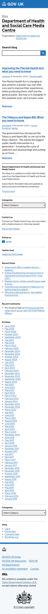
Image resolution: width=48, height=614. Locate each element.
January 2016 (11, 499)
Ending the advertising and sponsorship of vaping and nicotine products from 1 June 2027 (24, 276)
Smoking (6, 128)
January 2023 (11, 401)
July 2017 (9, 454)
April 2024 (10, 368)
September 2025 (13, 337)
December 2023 (12, 373)
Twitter (8, 241)
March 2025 (10, 345)
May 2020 (9, 426)
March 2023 (10, 395)
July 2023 (9, 384)
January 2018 (11, 446)
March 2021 (10, 418)
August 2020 (11, 421)
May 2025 (9, 343)
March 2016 (10, 493)
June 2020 (10, 423)
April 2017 (9, 457)
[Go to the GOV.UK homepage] (13, 4)
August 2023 (11, 382)
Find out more (8, 191)
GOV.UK (33, 560)
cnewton (6, 76)
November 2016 (12, 471)
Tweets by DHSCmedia (12, 254)
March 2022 (10, 409)
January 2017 (11, 465)
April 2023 (10, 393)
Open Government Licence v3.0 (19, 582)
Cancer (34, 125)
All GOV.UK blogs (11, 556)
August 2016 (11, 479)
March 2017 (10, 460)
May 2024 (9, 365)
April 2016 (9, 490)
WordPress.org (11, 537)
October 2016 (11, 474)
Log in (7, 528)
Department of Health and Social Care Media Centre (23, 25)
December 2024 (12, 351)
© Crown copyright (24, 607)
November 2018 (12, 434)
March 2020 (10, 432)
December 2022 (12, 404)
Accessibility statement (15, 568)
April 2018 (9, 443)
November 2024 (12, 354)
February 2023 (12, 398)
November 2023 (12, 376)
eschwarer (6, 125)
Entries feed (10, 531)
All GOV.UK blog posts (14, 560)
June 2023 (10, 387)
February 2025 (12, 348)
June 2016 (9, 485)
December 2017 (12, 448)
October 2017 (11, 451)
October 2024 (11, 357)
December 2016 (12, 468)
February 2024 (12, 370)
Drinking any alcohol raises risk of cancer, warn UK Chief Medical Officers (24, 311)
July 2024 (9, 362)
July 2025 (9, 340)
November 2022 (12, 407)
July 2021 (9, 412)
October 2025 (11, 334)
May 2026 (9, 329)
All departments (11, 564)
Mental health (35, 76)
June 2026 (10, 326)
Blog (5, 16)
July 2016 (9, 482)
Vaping (14, 128)
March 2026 (10, 331)
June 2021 (9, 415)
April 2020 (10, 429)
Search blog (9, 47)
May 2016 (9, 487)
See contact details (11, 229)
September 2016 (12, 476)
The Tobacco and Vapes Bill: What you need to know (23, 119)
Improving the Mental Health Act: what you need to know (23, 69)
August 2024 (11, 359)
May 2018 (9, 440)
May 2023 (9, 390)
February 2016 (11, 496)
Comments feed (12, 534)
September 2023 (13, 379)
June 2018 (9, 437)
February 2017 (11, 462)
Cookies (34, 568)
